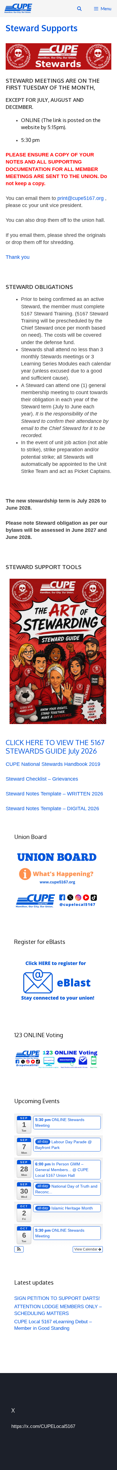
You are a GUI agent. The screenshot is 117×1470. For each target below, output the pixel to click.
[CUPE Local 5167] (19, 8)
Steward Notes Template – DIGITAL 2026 (52, 808)
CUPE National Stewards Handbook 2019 (53, 764)
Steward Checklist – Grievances (42, 779)
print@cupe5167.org (80, 198)
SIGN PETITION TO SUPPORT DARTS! (57, 1298)
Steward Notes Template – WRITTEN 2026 (54, 794)
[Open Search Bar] (79, 8)
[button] (18, 1249)
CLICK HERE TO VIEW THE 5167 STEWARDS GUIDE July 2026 (55, 746)
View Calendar (86, 1249)
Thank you (18, 257)
